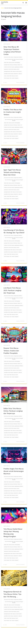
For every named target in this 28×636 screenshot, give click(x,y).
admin (6, 82)
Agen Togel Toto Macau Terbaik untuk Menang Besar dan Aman (12, 172)
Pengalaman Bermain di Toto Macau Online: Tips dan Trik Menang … (12, 594)
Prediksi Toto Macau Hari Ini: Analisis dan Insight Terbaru (13, 112)
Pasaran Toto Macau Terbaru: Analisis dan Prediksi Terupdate (11, 350)
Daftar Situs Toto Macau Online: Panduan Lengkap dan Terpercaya (13, 411)
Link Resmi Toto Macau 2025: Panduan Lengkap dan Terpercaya (12, 290)
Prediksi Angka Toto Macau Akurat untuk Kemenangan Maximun (14, 471)
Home (2, 8)
